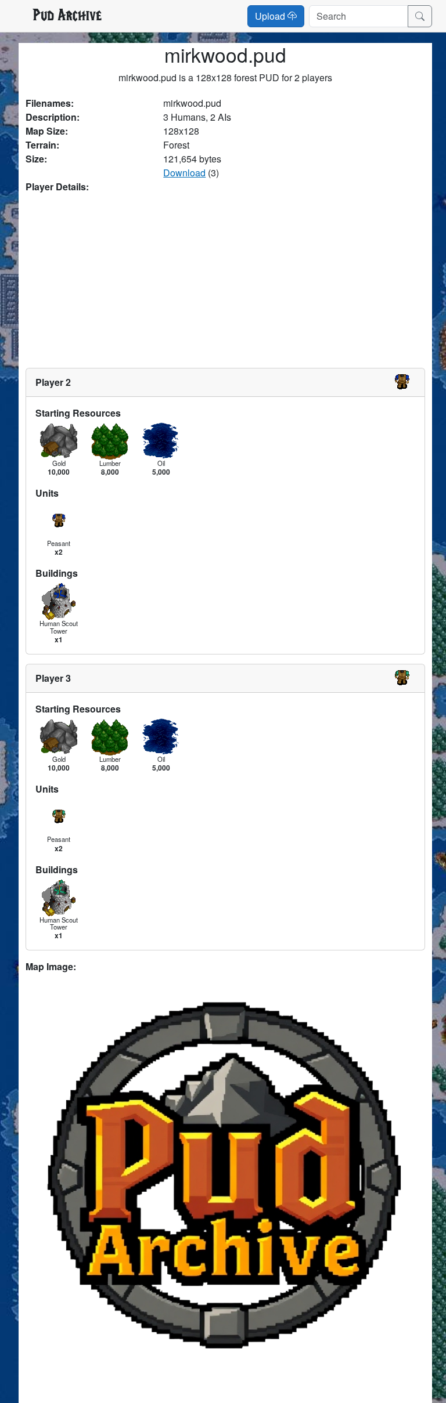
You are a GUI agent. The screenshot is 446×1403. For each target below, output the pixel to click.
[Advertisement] (225, 281)
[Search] (420, 16)
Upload (271, 16)
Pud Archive (67, 16)
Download (184, 172)
